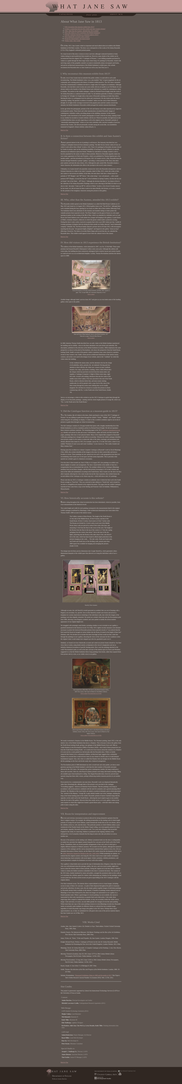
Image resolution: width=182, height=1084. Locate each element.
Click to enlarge (91, 294)
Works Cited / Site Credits (72, 41)
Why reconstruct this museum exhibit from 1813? (79, 27)
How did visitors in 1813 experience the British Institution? (82, 33)
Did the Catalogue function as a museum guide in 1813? (81, 35)
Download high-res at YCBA (95, 693)
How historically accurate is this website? (77, 37)
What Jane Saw (91, 6)
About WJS (116, 14)
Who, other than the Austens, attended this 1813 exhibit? (82, 31)
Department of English (61, 1076)
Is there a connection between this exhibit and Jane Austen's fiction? (85, 29)
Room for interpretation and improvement (77, 39)
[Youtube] (120, 1073)
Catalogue (66, 14)
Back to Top (64, 130)
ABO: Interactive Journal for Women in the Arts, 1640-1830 (81, 853)
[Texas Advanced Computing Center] (127, 1071)
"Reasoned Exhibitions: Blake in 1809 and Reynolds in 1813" (93, 975)
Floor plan (91, 15)
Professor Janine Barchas (59, 1079)
